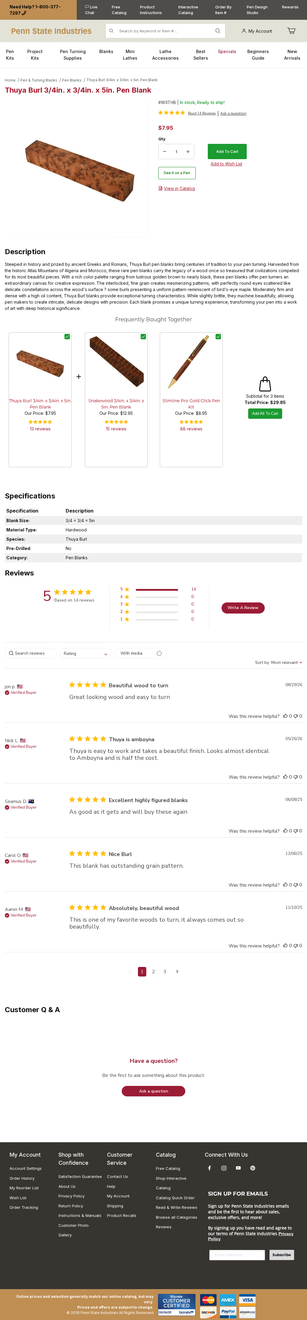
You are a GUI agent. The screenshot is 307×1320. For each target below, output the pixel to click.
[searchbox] (31, 653)
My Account (260, 31)
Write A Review (243, 608)
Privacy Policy (71, 1196)
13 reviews (40, 428)
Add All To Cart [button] (265, 413)
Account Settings (26, 1168)
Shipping (115, 1205)
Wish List (18, 1197)
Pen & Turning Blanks (38, 80)
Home (10, 80)
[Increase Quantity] (188, 151)
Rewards (290, 6)
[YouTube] (238, 1168)
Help (111, 1186)
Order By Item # (223, 9)
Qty (161, 138)
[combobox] (86, 653)
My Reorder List (24, 1187)
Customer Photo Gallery (73, 1230)
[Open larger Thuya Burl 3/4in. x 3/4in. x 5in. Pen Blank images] (80, 168)
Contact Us (117, 1176)
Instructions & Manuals (79, 1215)
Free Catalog (119, 9)
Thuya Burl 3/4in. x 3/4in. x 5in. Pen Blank (122, 80)
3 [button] (164, 971)
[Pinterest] (253, 1168)
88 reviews (191, 428)
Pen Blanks (72, 80)
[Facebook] (209, 1168)
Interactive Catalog (188, 9)
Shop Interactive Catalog (171, 1183)
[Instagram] (224, 1168)
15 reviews (116, 428)
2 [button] (153, 971)
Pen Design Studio (257, 9)
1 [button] (142, 971)
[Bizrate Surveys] (187, 1312)
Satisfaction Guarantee (80, 1176)
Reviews (163, 1226)
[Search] (218, 31)
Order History (22, 1178)
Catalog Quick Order (175, 1197)
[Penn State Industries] (52, 30)
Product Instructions (151, 9)
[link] (187, 113)
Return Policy (70, 1205)
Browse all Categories (176, 1217)
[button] (158, 590)
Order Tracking (24, 1207)
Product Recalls (121, 1215)
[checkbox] (67, 336)
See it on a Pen (177, 173)
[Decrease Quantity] (165, 151)
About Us (67, 1186)
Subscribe (282, 1255)
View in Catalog (179, 188)
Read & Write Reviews (176, 1207)
